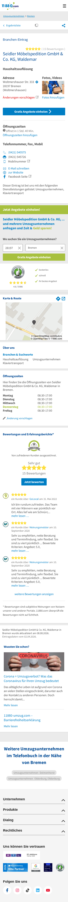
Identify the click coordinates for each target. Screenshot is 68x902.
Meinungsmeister (39, 527)
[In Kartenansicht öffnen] (63, 298)
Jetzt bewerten (34, 482)
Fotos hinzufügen (53, 97)
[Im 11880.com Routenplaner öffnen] (58, 298)
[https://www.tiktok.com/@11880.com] (27, 890)
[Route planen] (36, 82)
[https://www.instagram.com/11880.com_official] (17, 890)
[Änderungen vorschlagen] (37, 97)
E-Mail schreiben (18, 168)
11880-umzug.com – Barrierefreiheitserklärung (22, 717)
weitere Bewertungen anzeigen (34, 594)
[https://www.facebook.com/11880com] (7, 890)
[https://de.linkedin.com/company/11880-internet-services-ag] (38, 890)
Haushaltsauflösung (18, 69)
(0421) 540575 (17, 152)
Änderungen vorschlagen (19, 97)
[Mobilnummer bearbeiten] (28, 161)
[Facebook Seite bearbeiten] (30, 176)
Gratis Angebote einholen (31, 111)
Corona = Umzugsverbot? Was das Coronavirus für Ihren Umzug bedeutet (31, 678)
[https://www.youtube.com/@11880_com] (48, 890)
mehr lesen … (20, 516)
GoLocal (34, 499)
